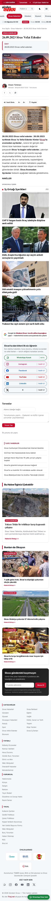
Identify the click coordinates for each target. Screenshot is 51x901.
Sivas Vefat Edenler (9, 731)
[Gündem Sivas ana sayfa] (9, 9)
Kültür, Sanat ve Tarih (35, 720)
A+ (24, 102)
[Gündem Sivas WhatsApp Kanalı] (4, 885)
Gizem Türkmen (14, 85)
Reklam (5, 789)
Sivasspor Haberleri (9, 720)
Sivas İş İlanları (32, 731)
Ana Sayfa (5, 28)
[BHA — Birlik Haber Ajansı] (25, 856)
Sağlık (29, 716)
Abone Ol (40, 685)
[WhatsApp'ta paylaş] (15, 93)
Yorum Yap (9, 425)
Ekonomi (5, 734)
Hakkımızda (6, 779)
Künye (4, 782)
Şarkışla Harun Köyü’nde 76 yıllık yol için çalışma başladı (22, 459)
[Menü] (46, 8)
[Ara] (32, 9)
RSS (3, 840)
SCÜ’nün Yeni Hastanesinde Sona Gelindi (20, 453)
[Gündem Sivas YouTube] (22, 885)
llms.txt (5, 843)
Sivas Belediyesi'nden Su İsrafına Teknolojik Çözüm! (24, 475)
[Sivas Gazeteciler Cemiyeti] (39, 856)
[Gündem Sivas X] (34, 885)
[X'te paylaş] (10, 93)
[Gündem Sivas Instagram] (10, 885)
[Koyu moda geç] (39, 9)
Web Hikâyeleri (8, 763)
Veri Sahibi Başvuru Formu (12, 825)
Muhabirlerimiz (7, 770)
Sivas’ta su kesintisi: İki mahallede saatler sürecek (23, 470)
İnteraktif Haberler (9, 767)
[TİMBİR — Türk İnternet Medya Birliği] (12, 856)
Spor (4, 727)
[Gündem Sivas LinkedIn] (28, 885)
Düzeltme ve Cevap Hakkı (12, 797)
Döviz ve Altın (7, 759)
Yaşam (29, 723)
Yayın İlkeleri (7, 793)
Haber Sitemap (8, 836)
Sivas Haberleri (14, 16)
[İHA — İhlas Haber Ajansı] (25, 866)
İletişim (4, 786)
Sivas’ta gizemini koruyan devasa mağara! (20, 465)
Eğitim (29, 713)
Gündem (28, 16)
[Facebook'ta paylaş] (4, 93)
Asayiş (4, 723)
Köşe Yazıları (31, 727)
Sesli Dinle (10, 102)
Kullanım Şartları (8, 811)
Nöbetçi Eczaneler (9, 745)
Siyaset (38, 16)
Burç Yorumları (7, 833)
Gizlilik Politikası (8, 815)
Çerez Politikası (8, 818)
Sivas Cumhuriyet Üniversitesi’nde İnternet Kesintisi (24, 448)
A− (19, 102)
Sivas (42, 139)
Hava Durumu (7, 752)
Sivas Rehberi (32, 709)
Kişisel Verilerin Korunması (12, 822)
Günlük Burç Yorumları (10, 756)
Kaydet (34, 102)
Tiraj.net (11, 897)
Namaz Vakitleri (8, 749)
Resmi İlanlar (7, 800)
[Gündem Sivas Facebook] (16, 885)
